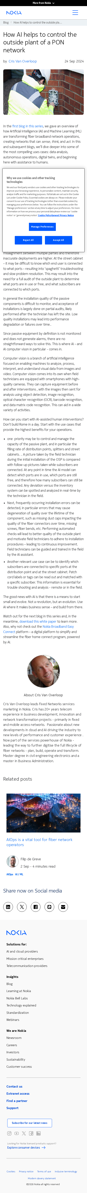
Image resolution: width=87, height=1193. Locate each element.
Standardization (17, 1013)
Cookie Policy (44, 215)
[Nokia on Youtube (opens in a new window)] (17, 1133)
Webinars (12, 1020)
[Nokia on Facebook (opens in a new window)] (31, 1133)
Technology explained (21, 1005)
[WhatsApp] (49, 907)
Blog (9, 984)
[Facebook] (35, 907)
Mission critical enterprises (25, 959)
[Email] (63, 907)
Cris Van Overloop (23, 61)
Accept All (58, 240)
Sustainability (15, 1059)
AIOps (9, 874)
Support (12, 1108)
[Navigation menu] (76, 14)
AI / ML (19, 874)
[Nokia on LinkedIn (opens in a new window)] (38, 1133)
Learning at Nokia (18, 991)
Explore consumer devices (23, 1148)
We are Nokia (16, 1031)
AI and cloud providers (22, 951)
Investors (12, 1052)
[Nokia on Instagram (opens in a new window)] (9, 1133)
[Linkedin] (8, 907)
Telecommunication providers (27, 966)
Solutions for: (16, 944)
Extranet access (17, 1093)
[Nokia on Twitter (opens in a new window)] (24, 1133)
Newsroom (13, 1038)
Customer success (19, 1067)
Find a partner (16, 1101)
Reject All (28, 240)
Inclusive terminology (66, 1171)
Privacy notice (26, 1171)
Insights (12, 977)
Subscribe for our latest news (30, 1123)
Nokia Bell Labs (17, 998)
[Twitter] (22, 907)
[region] (43, 210)
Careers (11, 1045)
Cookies (11, 1171)
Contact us (14, 1086)
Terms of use (44, 1171)
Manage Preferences (42, 226)
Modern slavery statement (42, 1178)
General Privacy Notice (62, 215)
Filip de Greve (31, 859)
